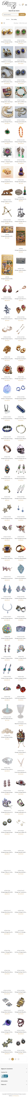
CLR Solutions (16, 1095)
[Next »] (18, 1059)
